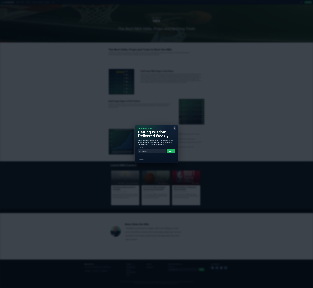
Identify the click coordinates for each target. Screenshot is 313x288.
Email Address (142, 148)
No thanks (141, 159)
